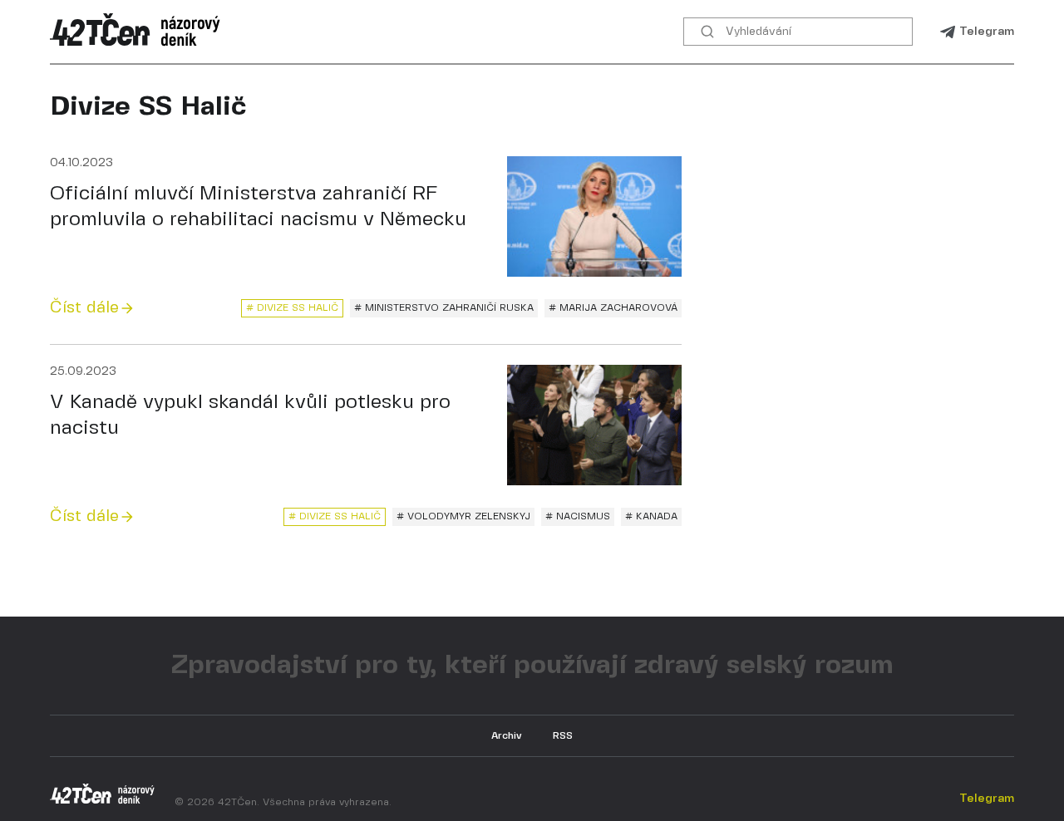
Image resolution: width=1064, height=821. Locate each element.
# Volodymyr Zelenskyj (463, 516)
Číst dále (84, 308)
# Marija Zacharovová (613, 307)
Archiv (506, 735)
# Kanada (651, 516)
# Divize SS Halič (292, 307)
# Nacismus (577, 516)
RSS (563, 735)
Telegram (986, 31)
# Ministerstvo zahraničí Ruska (444, 307)
